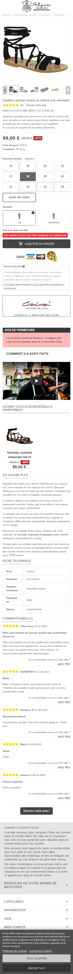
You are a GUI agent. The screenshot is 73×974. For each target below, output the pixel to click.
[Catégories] (36, 901)
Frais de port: (11, 145)
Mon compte (14, 927)
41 (10, 186)
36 (62, 165)
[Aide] (36, 918)
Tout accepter (37, 958)
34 (27, 165)
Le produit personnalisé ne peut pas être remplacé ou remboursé (34, 286)
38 (27, 176)
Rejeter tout (36, 968)
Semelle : (8, 206)
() (22, 105)
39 (45, 176)
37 (10, 176)
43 (45, 186)
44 (62, 186)
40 (62, 176)
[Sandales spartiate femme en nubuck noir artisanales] (35, 49)
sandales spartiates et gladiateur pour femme (42, 534)
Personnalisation (13, 266)
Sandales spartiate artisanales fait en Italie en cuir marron (19, 455)
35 (45, 165)
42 (27, 186)
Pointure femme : (19, 158)
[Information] (36, 910)
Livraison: (9, 149)
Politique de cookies (14, 951)
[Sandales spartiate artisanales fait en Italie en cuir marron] (19, 433)
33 (10, 165)
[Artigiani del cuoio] (36, 6)
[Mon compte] (36, 927)
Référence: (9, 110)
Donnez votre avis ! (36, 810)
